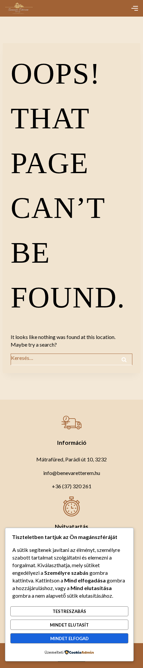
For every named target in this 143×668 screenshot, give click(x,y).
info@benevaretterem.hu (71, 473)
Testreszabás (69, 611)
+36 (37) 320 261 (71, 486)
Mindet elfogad (69, 638)
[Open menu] (134, 8)
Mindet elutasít (69, 625)
